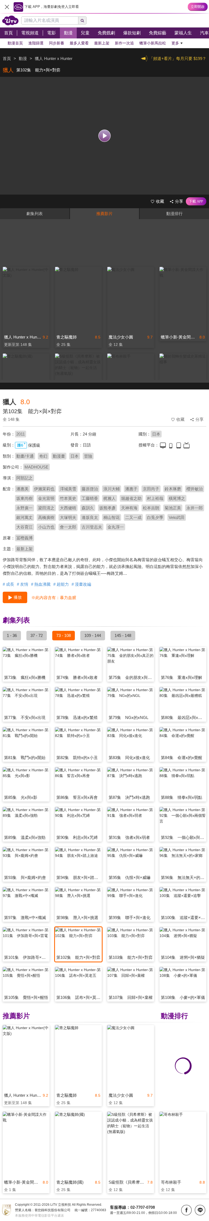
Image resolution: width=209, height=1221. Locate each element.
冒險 (88, 456)
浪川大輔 (111, 488)
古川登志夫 (92, 527)
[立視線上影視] (10, 20)
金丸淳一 (115, 527)
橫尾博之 (177, 498)
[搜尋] (82, 20)
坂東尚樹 (24, 498)
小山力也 (46, 527)
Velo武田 (177, 517)
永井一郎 (194, 508)
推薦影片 (104, 213)
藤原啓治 (90, 488)
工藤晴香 (90, 498)
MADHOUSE (36, 467)
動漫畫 (59, 456)
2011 (20, 434)
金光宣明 (46, 498)
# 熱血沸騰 (41, 584)
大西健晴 (68, 508)
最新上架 (24, 548)
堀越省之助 (131, 498)
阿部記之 (24, 478)
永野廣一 (24, 508)
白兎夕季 (155, 517)
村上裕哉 (155, 498)
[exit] (7, 7)
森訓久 (88, 508)
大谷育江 (24, 527)
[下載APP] (196, 201)
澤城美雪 (68, 488)
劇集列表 (34, 213)
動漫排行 (174, 213)
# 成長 (8, 584)
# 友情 (22, 584)
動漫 (23, 58)
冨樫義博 (24, 538)
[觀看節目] (105, 136)
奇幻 (43, 456)
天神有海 (129, 508)
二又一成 (133, 517)
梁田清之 (46, 508)
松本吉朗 (151, 508)
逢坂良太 (90, 517)
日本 (156, 434)
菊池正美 (173, 508)
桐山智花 (111, 517)
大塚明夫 (68, 517)
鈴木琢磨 (173, 488)
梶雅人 (109, 498)
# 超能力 (61, 584)
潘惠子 (131, 488)
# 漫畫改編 (81, 584)
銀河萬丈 (24, 517)
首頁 (7, 58)
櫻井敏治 (194, 488)
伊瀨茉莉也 (44, 488)
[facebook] (186, 1210)
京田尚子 (151, 488)
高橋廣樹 (46, 517)
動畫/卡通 (25, 456)
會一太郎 (68, 527)
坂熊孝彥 (107, 508)
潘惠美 (22, 488)
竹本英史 (68, 498)
